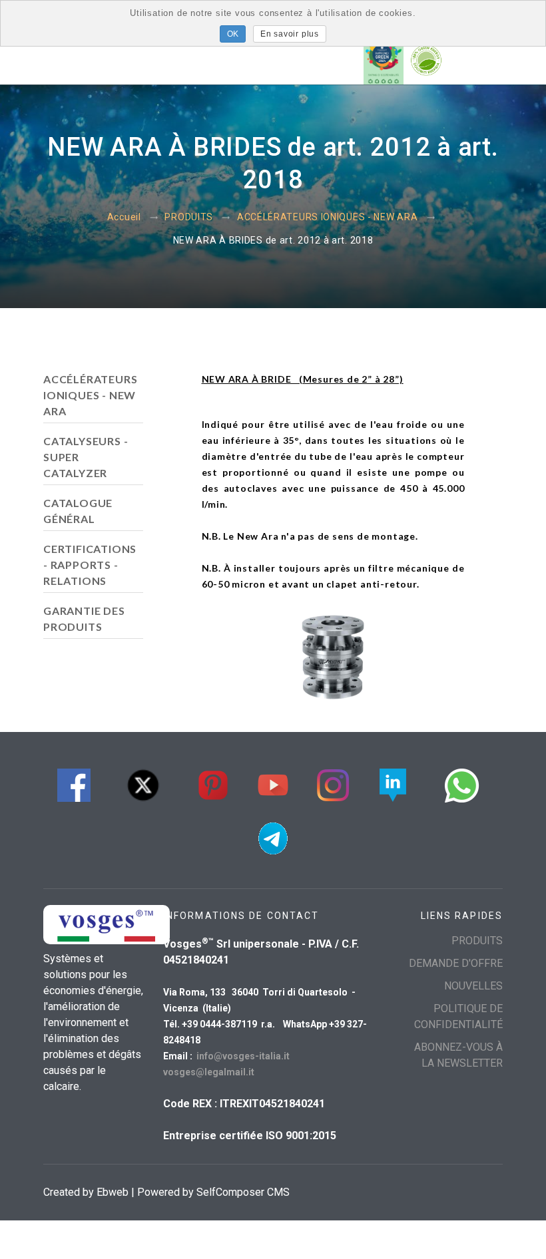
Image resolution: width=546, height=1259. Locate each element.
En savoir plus (289, 34)
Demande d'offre (456, 963)
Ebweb (113, 1192)
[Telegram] (273, 836)
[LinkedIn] (392, 783)
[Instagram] (333, 783)
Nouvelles (473, 986)
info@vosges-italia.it (243, 1056)
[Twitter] (143, 783)
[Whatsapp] (462, 783)
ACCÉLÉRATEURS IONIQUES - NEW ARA (327, 217)
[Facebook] (74, 783)
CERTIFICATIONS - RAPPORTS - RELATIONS (89, 564)
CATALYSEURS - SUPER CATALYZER (85, 457)
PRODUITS (188, 217)
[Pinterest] (213, 783)
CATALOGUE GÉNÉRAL (78, 510)
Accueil (124, 217)
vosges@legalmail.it (208, 1072)
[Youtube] (273, 783)
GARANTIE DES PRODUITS (84, 618)
